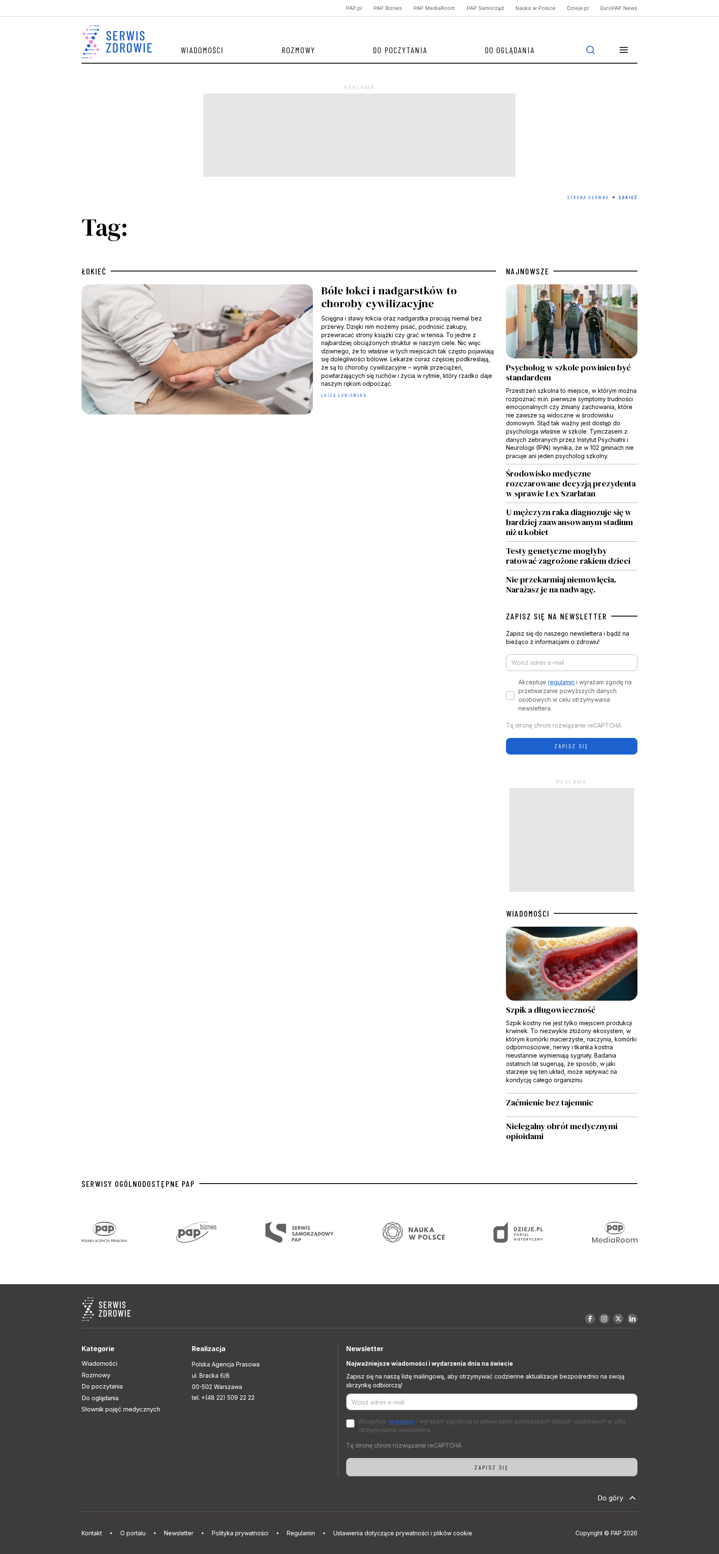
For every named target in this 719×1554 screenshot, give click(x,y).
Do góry (610, 1498)
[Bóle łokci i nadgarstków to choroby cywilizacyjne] (289, 351)
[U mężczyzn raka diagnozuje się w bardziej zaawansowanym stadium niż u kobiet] (571, 522)
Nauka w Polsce (535, 8)
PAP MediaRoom (434, 8)
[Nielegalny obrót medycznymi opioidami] (571, 1131)
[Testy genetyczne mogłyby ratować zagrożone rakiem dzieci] (571, 556)
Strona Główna (588, 197)
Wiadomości (202, 50)
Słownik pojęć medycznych (121, 1409)
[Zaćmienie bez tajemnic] (571, 1105)
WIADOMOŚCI (528, 913)
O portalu (133, 1533)
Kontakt (92, 1533)
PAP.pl (354, 8)
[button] (623, 49)
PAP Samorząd (485, 8)
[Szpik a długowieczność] (571, 1010)
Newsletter (178, 1533)
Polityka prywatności (240, 1533)
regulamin (561, 682)
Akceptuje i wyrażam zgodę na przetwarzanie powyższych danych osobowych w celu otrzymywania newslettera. (575, 695)
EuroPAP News (618, 8)
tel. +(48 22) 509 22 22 (223, 1397)
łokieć (94, 271)
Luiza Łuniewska (344, 395)
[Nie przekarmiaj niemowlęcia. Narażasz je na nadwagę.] (571, 582)
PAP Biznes (388, 8)
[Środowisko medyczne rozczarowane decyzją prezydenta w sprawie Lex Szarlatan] (571, 483)
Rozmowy (298, 50)
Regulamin (301, 1533)
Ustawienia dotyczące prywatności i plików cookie (402, 1533)
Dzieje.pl (578, 8)
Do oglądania (510, 50)
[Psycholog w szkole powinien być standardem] (571, 374)
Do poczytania (400, 50)
